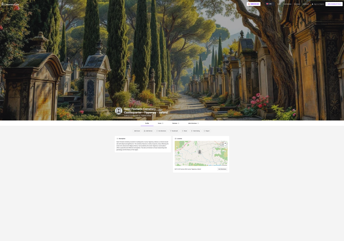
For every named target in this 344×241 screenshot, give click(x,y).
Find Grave (297, 4)
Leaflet (210, 165)
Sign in (316, 4)
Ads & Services (193, 123)
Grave (160, 123)
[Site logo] (10, 4)
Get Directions (222, 169)
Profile (147, 123)
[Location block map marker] (200, 152)
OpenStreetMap (217, 165)
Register (322, 4)
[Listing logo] (118, 110)
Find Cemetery (287, 4)
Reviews (175, 123)
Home (279, 4)
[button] (201, 153)
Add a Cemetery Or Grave (334, 4)
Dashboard (306, 4)
